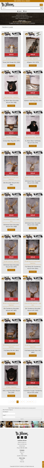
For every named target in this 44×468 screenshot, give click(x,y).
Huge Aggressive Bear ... (30, 137)
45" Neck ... (8, 387)
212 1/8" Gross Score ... (30, 219)
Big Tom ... (30, 387)
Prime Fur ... (30, 97)
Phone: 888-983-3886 (22, 447)
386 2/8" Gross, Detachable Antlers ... (11, 303)
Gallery (22, 459)
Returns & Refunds (22, 444)
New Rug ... (8, 137)
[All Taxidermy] (22, 433)
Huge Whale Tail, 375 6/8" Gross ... (11, 177)
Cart (25, 11)
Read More (13, 58)
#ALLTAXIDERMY (22, 424)
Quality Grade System (22, 455)
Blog (22, 453)
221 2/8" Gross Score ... (9, 261)
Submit (22, 418)
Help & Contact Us (22, 442)
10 (30, 401)
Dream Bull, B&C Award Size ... (32, 303)
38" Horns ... (8, 58)
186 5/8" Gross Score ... (30, 177)
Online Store (22, 446)
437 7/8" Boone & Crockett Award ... (11, 345)
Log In (19, 11)
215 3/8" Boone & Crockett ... (10, 219)
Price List (22, 461)
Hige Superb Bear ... (8, 97)
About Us (22, 452)
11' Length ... (30, 58)
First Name (5, 411)
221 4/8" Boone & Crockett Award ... (33, 345)
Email (4, 415)
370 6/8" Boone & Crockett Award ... (33, 261)
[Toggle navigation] (41, 5)
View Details (11, 65)
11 (32, 401)
